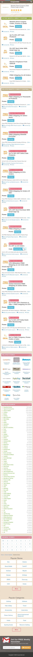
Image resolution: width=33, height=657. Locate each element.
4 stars (18, 10)
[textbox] (11, 647)
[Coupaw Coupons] (7, 395)
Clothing (5, 412)
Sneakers (5, 439)
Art (4, 510)
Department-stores (7, 407)
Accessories (8, 610)
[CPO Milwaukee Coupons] (7, 387)
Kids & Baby (6, 419)
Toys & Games (6, 483)
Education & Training (8, 478)
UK (4, 532)
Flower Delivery (8, 615)
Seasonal (5, 481)
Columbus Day (6, 529)
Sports (4, 422)
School (5, 437)
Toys (4, 512)
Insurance (5, 496)
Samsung (24, 579)
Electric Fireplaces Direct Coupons (6, 373)
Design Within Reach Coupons (16, 363)
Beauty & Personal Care (9, 473)
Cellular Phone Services (9, 476)
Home (2, 554)
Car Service (6, 527)
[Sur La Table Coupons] (16, 395)
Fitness (5, 459)
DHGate (24, 575)
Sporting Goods (8, 625)
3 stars (16, 10)
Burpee (8, 575)
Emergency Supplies (8, 522)
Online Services (7, 469)
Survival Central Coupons (26, 382)
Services (5, 425)
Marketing (5, 488)
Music (4, 432)
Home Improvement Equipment (23, 615)
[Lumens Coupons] (26, 387)
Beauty (5, 414)
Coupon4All (15, 2)
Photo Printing (6, 524)
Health (5, 431)
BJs (8, 562)
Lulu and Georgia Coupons (7, 382)
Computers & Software (8, 454)
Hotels (8, 620)
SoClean (8, 570)
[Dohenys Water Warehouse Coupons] (26, 359)
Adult (4, 486)
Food (4, 429)
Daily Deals (6, 466)
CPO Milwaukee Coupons (6, 390)
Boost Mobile (8, 566)
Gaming (5, 442)
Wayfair (25, 570)
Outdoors (5, 446)
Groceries (5, 468)
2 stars (14, 10)
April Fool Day (6, 513)
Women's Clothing (25, 625)
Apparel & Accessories (8, 409)
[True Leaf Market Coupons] (16, 369)
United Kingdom (7, 498)
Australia (5, 456)
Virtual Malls (6, 520)
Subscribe (27, 647)
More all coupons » (10, 106)
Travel (4, 420)
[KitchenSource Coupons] (26, 369)
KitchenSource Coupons (26, 372)
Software (24, 601)
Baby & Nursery (7, 417)
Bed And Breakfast (7, 518)
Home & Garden (7, 410)
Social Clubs (6, 505)
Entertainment (6, 449)
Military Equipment (7, 517)
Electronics (6, 444)
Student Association (8, 508)
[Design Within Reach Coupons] (16, 359)
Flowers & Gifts (6, 480)
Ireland (5, 500)
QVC (8, 584)
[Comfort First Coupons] (7, 359)
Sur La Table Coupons (16, 399)
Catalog (5, 434)
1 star (12, 10)
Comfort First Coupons (7, 363)
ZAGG (8, 579)
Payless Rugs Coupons (16, 382)
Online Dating (6, 495)
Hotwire (24, 562)
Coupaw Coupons (6, 399)
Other (4, 502)
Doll (4, 525)
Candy (5, 503)
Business (5, 474)
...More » (29, 29)
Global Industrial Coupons (16, 390)
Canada (5, 451)
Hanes (24, 584)
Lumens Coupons (26, 390)
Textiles (5, 485)
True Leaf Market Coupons (16, 372)
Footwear (5, 447)
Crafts (4, 491)
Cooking (5, 415)
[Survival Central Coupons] (26, 378)
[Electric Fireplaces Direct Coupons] (7, 369)
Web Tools (5, 507)
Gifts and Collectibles (8, 427)
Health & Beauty (7, 493)
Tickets (5, 461)
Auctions (5, 463)
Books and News (7, 453)
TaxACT (24, 566)
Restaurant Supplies (8, 515)
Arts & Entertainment (8, 471)
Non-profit (5, 490)
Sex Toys (5, 530)
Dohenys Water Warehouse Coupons (26, 364)
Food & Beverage (7, 458)
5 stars (21, 10)
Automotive (6, 424)
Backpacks (5, 436)
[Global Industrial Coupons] (16, 387)
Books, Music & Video (8, 464)
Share (12, 31)
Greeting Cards (6, 441)
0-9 (3, 540)
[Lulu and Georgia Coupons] (7, 378)
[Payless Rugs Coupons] (16, 378)
